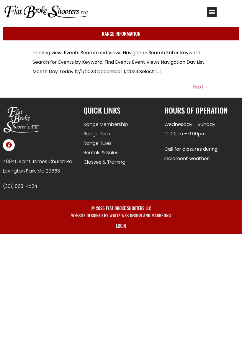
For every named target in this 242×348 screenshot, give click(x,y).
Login (121, 225)
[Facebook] (9, 145)
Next (201, 86)
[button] (212, 12)
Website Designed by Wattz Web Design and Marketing (121, 215)
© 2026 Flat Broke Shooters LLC (121, 208)
